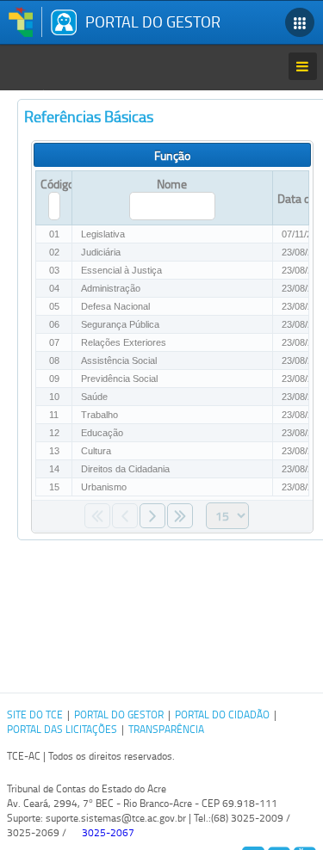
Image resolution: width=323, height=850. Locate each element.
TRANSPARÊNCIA (166, 729)
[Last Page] (180, 515)
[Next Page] (152, 515)
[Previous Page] (125, 515)
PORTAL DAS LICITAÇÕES (62, 729)
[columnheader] (290, 198)
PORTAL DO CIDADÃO (222, 714)
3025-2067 (108, 832)
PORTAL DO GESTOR (119, 714)
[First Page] (97, 515)
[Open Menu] (302, 66)
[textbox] (54, 206)
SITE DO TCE (35, 714)
